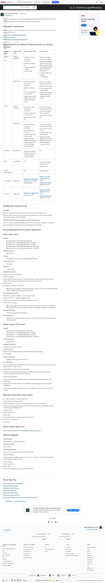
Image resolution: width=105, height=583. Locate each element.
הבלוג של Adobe (90, 570)
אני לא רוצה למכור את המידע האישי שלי (88, 580)
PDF (3, 557)
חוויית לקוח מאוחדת (27, 551)
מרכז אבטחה (89, 563)
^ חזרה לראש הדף (7, 530)
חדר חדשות (89, 555)
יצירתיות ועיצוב (10, 2)
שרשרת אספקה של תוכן (28, 549)
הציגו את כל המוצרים (6, 565)
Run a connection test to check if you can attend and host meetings (20, 497)
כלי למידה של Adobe (70, 553)
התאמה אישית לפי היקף (28, 547)
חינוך (46, 547)
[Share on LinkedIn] (55, 522)
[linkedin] (20, 580)
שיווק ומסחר (37, 2)
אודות (88, 549)
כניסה (101, 2)
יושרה (88, 566)
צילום (3, 550)
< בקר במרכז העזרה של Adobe (92, 529)
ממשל (46, 551)
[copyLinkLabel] (57, 522)
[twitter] (17, 580)
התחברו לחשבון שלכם (91, 547)
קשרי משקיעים (90, 559)
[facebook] (12, 580)
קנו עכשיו (55, 2)
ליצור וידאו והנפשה (6, 555)
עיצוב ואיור (4, 553)
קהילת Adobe (68, 551)
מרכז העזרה (68, 547)
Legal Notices (8, 501)
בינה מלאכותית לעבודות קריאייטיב (9, 548)
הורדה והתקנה (69, 549)
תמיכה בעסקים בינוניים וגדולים (72, 555)
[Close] (76, 580)
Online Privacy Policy (20, 501)
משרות (88, 551)
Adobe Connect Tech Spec (11, 13)
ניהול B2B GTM (26, 555)
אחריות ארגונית (90, 557)
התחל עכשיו (68, 539)
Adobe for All (89, 568)
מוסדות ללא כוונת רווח (49, 549)
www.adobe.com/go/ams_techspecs (32, 430)
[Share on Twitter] (52, 522)
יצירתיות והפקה (27, 553)
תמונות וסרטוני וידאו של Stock (8, 563)
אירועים (88, 553)
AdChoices (101, 580)
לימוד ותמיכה (46, 2)
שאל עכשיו (44, 539)
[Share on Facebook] (49, 522)
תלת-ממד (4, 559)
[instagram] (15, 580)
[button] (97, 2)
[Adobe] (3, 2)
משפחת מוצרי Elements (7, 561)
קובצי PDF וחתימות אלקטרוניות (24, 2)
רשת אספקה (89, 561)
